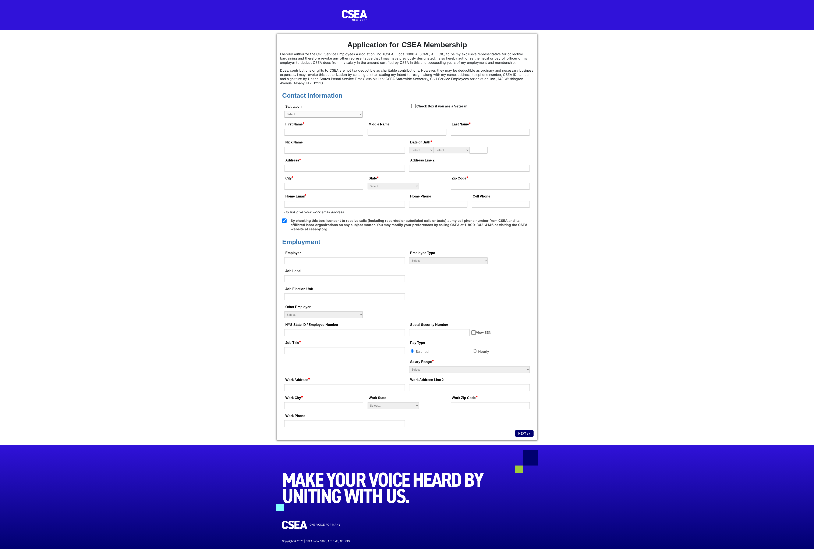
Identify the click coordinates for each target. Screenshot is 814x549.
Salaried (422, 351)
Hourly (483, 351)
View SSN (483, 333)
